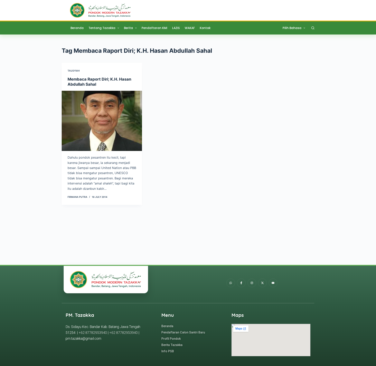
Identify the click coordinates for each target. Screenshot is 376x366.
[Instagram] (252, 283)
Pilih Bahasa (292, 28)
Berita (128, 28)
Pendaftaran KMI (154, 28)
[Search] (312, 27)
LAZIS (176, 28)
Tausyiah (74, 70)
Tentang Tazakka (102, 28)
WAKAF (190, 28)
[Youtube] (273, 283)
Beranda (77, 28)
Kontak (205, 28)
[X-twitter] (262, 283)
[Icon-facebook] (241, 283)
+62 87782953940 (93, 333)
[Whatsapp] (230, 283)
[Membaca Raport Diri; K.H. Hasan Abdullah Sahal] (102, 121)
